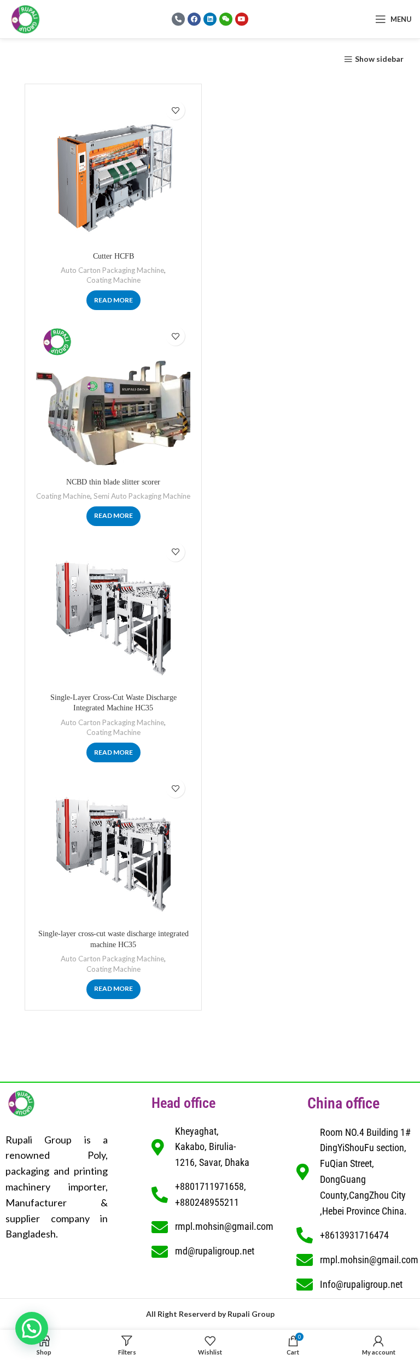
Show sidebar (379, 59)
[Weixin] (225, 19)
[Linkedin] (210, 19)
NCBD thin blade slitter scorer (113, 482)
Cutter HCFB (113, 256)
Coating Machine (113, 280)
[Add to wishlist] (175, 110)
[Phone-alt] (178, 19)
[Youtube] (241, 19)
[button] (31, 1328)
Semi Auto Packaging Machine (142, 496)
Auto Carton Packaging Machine (112, 270)
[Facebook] (194, 19)
